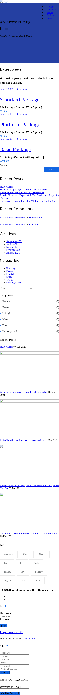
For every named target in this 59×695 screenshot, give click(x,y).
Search (3, 165)
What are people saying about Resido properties (23, 189)
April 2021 (11, 244)
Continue (4, 111)
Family (7, 563)
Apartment (9, 554)
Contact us (52, 18)
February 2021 (13, 249)
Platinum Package (20, 125)
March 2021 (12, 247)
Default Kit (34, 224)
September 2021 (14, 241)
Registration (29, 638)
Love (23, 572)
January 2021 (13, 252)
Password (5, 619)
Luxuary (39, 572)
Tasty (38, 581)
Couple (42, 554)
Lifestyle (10, 274)
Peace (23, 581)
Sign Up (4, 672)
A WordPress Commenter (12, 217)
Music (9, 276)
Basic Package (15, 149)
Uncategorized (13, 282)
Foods (36, 563)
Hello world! (6, 186)
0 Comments (23, 89)
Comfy (26, 554)
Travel (9, 279)
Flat (22, 563)
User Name (5, 613)
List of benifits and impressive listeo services (22, 192)
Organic (7, 581)
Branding (11, 268)
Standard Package (20, 100)
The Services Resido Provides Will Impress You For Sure (28, 201)
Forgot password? (11, 632)
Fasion (9, 271)
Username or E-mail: (10, 687)
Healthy (7, 572)
